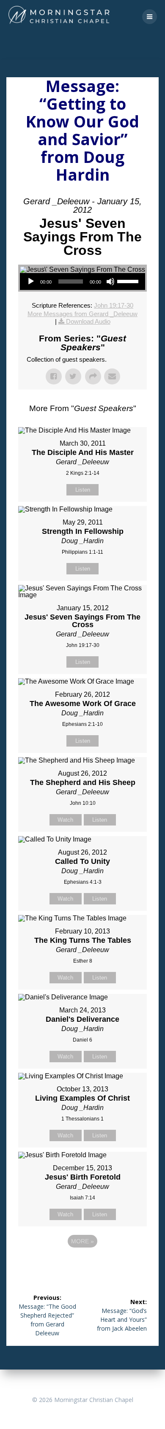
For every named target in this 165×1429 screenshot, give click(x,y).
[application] (82, 281)
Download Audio (88, 321)
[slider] (129, 280)
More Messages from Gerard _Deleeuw (83, 313)
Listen (82, 490)
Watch (65, 820)
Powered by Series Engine (82, 1264)
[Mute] (110, 281)
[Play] (31, 281)
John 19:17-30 (113, 305)
